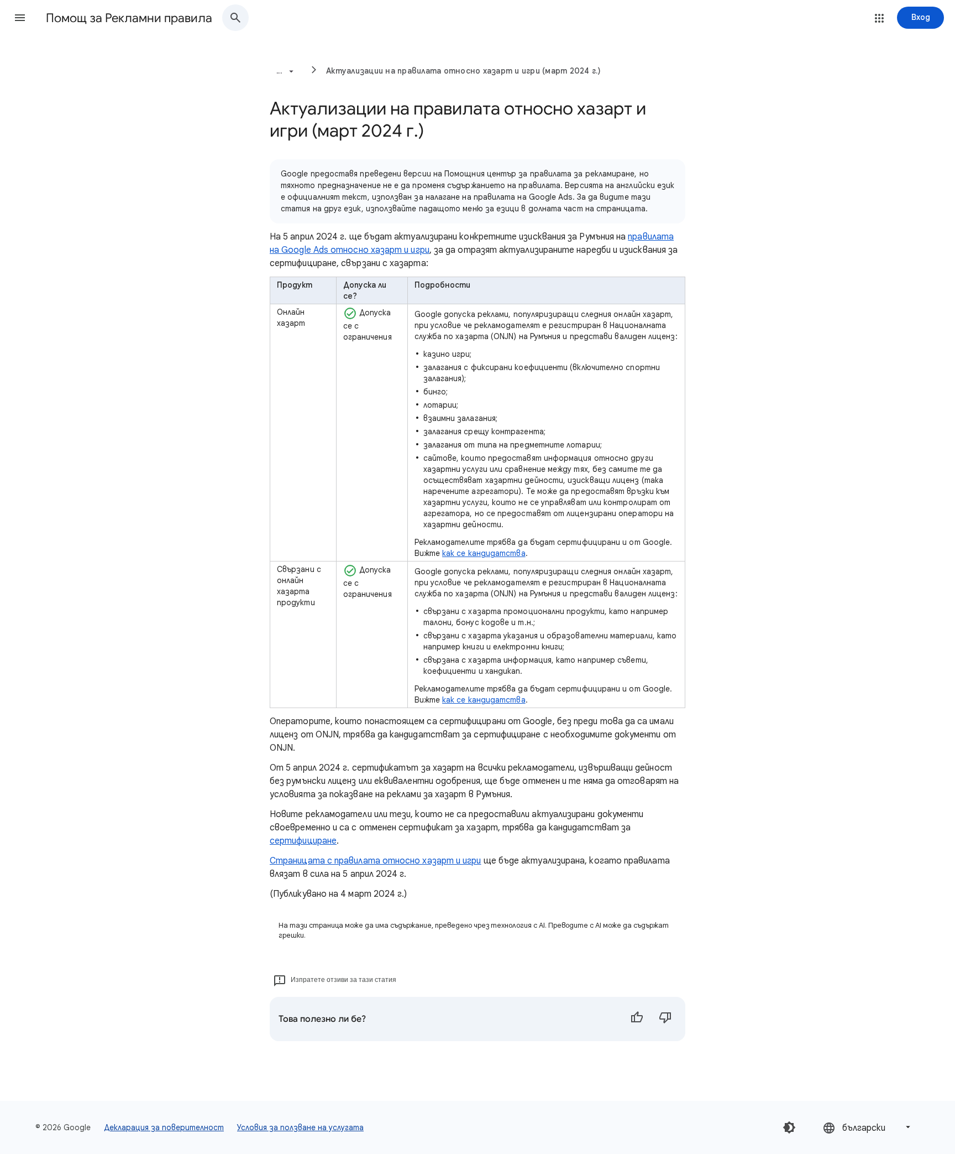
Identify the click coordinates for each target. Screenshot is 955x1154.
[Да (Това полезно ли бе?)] (637, 1019)
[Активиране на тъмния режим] (789, 1127)
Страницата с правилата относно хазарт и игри (375, 860)
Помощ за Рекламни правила (129, 18)
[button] (20, 17)
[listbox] (868, 1127)
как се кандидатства (484, 553)
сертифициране (303, 840)
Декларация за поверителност (164, 1127)
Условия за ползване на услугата (300, 1127)
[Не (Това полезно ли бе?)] (665, 1019)
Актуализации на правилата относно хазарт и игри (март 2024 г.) (463, 71)
